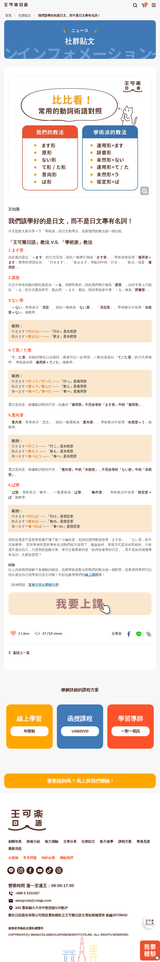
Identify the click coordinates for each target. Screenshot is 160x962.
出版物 (13, 858)
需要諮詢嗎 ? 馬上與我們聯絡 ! (80, 781)
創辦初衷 (15, 841)
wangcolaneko (20, 870)
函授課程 (80, 726)
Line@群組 (11, 870)
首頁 (8, 15)
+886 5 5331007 (27, 893)
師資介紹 (33, 841)
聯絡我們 (66, 858)
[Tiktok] (49, 870)
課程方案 (125, 841)
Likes (24, 633)
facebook (129, 634)
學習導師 (130, 726)
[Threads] (59, 870)
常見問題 (30, 858)
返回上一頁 (21, 653)
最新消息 (15, 848)
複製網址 (149, 634)
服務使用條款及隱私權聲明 (25, 928)
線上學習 (29, 726)
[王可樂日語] (16, 4)
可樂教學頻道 (40, 870)
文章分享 (70, 841)
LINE (139, 634)
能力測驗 (51, 841)
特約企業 (48, 858)
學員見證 (143, 841)
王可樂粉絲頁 (30, 870)
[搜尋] (135, 5)
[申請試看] (150, 959)
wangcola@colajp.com (33, 900)
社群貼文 (25, 15)
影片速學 (106, 841)
